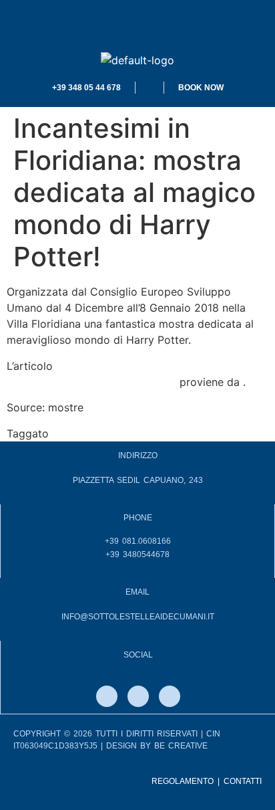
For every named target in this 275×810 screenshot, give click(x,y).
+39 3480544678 (137, 554)
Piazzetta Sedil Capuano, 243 (138, 480)
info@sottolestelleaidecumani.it (137, 616)
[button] (137, 26)
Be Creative (181, 745)
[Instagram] (138, 696)
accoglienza (82, 433)
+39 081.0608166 (138, 541)
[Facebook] (106, 696)
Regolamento (183, 781)
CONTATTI (243, 781)
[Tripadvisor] (169, 696)
